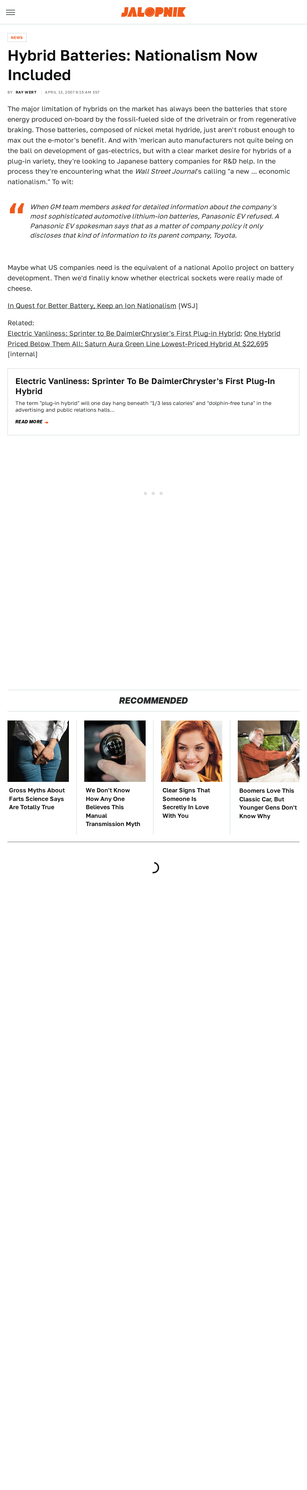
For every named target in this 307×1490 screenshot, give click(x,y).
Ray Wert (26, 92)
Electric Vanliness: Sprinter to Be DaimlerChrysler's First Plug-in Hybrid (123, 333)
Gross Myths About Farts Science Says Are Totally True (37, 799)
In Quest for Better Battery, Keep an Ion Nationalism (91, 306)
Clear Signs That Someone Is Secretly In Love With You (186, 803)
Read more (29, 421)
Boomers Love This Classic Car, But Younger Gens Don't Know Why (268, 803)
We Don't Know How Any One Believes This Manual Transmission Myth (113, 807)
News (17, 37)
